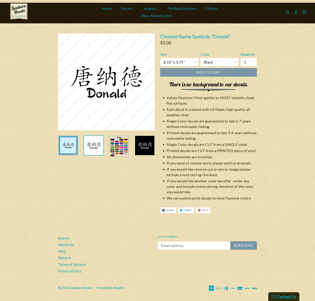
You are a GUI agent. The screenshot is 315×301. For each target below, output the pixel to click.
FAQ (62, 251)
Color (205, 54)
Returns (64, 258)
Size (163, 54)
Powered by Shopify (110, 288)
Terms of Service (71, 264)
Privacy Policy (69, 271)
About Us (66, 244)
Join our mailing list (168, 236)
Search (63, 238)
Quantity (247, 54)
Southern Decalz (81, 288)
